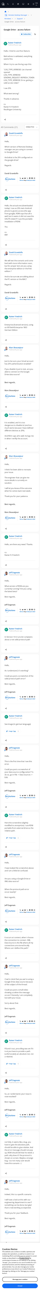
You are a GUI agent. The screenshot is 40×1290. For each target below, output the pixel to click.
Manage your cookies (20, 1279)
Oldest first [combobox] (30, 127)
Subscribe (27, 34)
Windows (7, 19)
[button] (36, 127)
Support (20, 19)
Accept (20, 1286)
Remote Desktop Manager (17, 15)
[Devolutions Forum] (3, 4)
